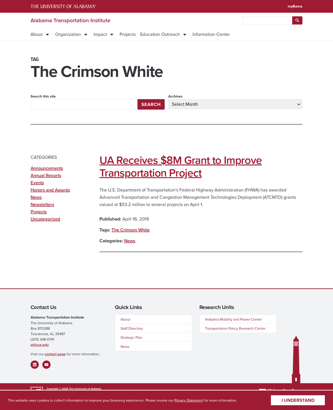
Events (37, 182)
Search (151, 104)
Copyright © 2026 (57, 388)
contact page (55, 354)
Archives (175, 96)
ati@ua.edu (40, 344)
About (37, 34)
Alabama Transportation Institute (70, 20)
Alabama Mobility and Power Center (233, 319)
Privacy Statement (188, 400)
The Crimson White (130, 229)
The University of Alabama (85, 388)
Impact (100, 34)
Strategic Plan (131, 337)
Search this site (43, 96)
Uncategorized (45, 219)
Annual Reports (46, 175)
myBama (295, 6)
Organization (68, 34)
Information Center (211, 34)
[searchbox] (267, 20)
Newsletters (42, 204)
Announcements (47, 168)
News (129, 240)
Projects (128, 34)
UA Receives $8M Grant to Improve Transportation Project (180, 166)
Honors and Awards (50, 190)
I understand (298, 400)
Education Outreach (160, 34)
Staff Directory (132, 328)
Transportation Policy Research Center (235, 328)
